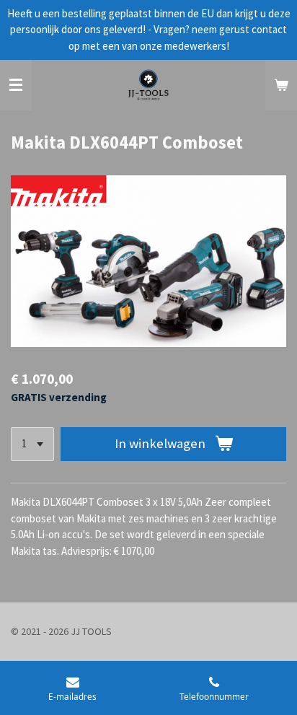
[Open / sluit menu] (16, 85)
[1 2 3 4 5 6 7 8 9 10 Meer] (32, 444)
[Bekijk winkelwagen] (281, 85)
